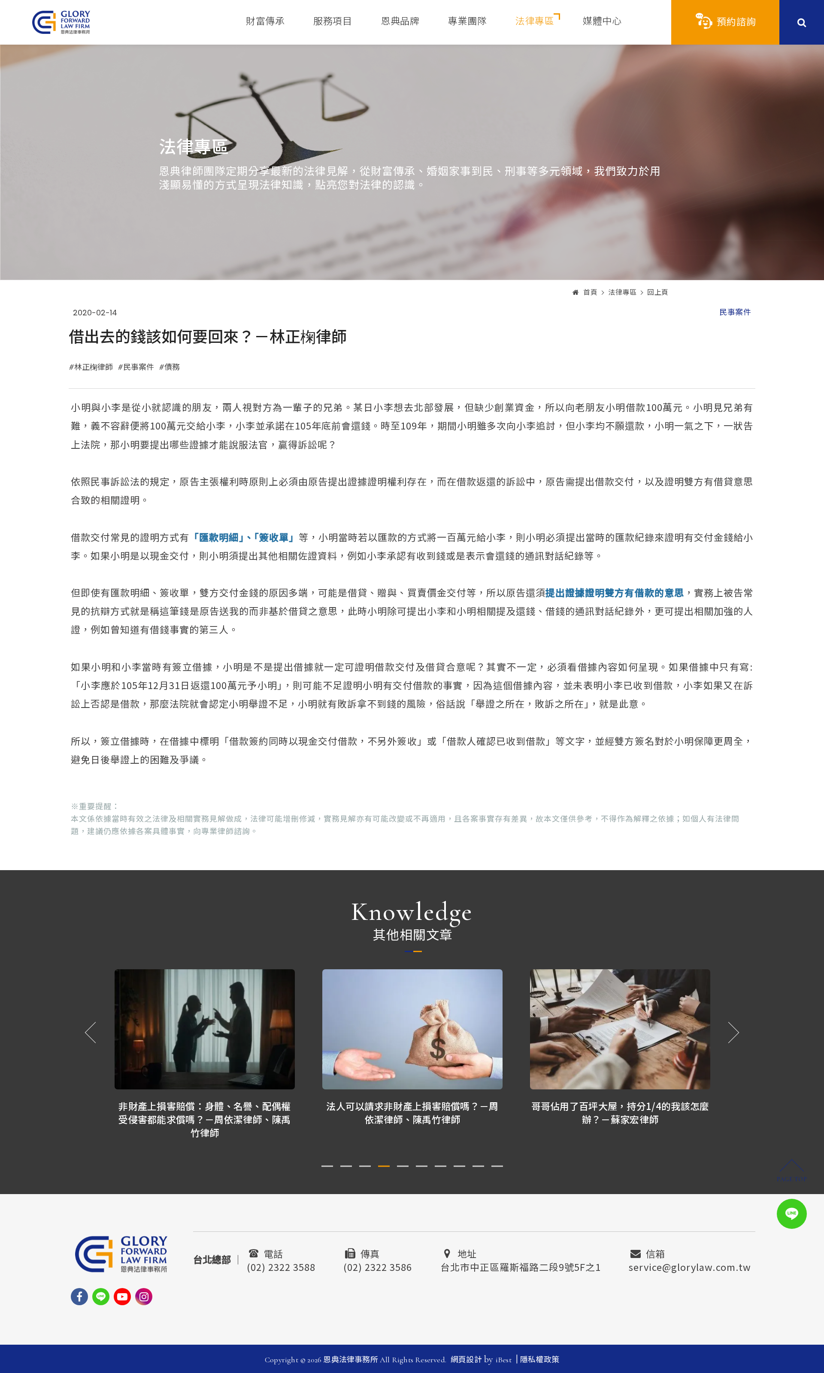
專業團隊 (467, 21)
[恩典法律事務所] (61, 22)
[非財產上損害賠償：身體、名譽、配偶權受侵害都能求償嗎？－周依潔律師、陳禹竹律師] (205, 1029)
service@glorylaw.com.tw (690, 1265)
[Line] (100, 1296)
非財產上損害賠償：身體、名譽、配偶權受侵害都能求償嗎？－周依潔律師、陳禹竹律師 (204, 1119)
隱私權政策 (539, 1359)
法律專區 (534, 21)
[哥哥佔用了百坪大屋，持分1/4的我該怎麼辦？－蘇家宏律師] (620, 1029)
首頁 (590, 292)
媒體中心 (602, 21)
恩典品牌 (400, 21)
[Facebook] (79, 1296)
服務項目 (332, 21)
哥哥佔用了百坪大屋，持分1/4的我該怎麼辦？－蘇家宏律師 (620, 1112)
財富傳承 (265, 21)
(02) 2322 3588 (281, 1265)
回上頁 (658, 292)
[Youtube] (122, 1296)
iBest (504, 1359)
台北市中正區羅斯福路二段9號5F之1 (520, 1265)
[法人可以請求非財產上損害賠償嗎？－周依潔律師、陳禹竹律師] (412, 1029)
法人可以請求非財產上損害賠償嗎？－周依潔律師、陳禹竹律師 (412, 1112)
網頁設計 (466, 1359)
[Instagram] (143, 1296)
